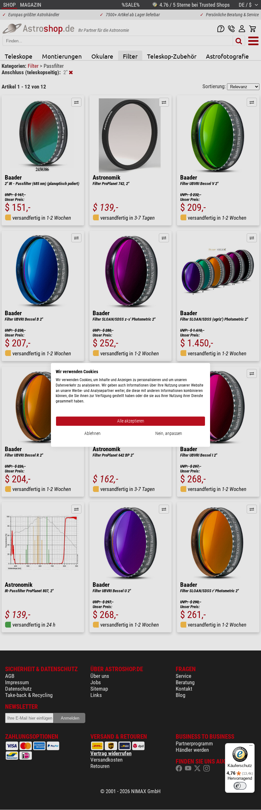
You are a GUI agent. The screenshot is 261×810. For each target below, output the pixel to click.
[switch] (240, 786)
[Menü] (251, 747)
